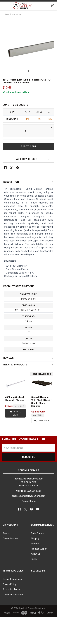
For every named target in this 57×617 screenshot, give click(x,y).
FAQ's (34, 559)
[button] (29, 159)
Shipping (35, 538)
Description (11, 181)
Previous (5, 398)
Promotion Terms (11, 589)
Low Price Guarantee (13, 594)
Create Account (10, 538)
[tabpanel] (29, 47)
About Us (35, 553)
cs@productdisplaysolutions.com (28, 496)
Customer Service (42, 525)
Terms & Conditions (12, 579)
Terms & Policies (13, 570)
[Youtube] (37, 509)
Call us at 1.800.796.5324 (28, 490)
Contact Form (29, 501)
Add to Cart (17, 413)
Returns (35, 543)
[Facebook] (5, 167)
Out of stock (41, 420)
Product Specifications (18, 286)
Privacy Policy (9, 584)
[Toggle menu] (4, 6)
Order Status (37, 533)
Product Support (39, 548)
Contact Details (28, 470)
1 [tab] (28, 71)
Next (52, 398)
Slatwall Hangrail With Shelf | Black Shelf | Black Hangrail (40, 401)
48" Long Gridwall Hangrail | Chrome (14, 399)
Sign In (6, 533)
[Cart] (52, 5)
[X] (11, 167)
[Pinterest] (17, 167)
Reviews (8, 357)
